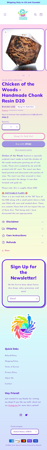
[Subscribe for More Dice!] (36, 299)
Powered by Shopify (34, 445)
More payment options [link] (23, 150)
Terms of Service (12, 367)
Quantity (5, 122)
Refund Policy (11, 356)
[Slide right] (29, 75)
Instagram (13, 405)
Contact (8, 384)
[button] (5, 14)
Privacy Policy (11, 372)
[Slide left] (18, 75)
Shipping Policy (11, 361)
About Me (9, 378)
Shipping (5, 110)
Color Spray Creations (19, 445)
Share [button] (7, 251)
